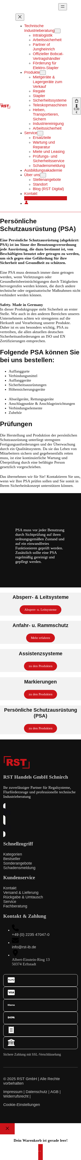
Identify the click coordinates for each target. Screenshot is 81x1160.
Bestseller (11, 859)
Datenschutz (36, 1092)
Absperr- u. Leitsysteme (40, 609)
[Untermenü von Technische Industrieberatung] (57, 31)
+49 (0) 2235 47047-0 (30, 934)
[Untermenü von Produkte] (43, 72)
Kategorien (12, 854)
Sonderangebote (17, 863)
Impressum (12, 1092)
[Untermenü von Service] (40, 133)
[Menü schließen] (20, 17)
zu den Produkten (40, 666)
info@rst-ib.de (24, 947)
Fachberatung (15, 906)
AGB (54, 1092)
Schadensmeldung (19, 868)
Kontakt (9, 888)
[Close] (7, 1128)
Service (9, 901)
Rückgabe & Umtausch (23, 897)
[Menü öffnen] (62, 6)
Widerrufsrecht (16, 1096)
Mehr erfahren (40, 638)
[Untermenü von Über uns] (43, 175)
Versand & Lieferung (20, 892)
